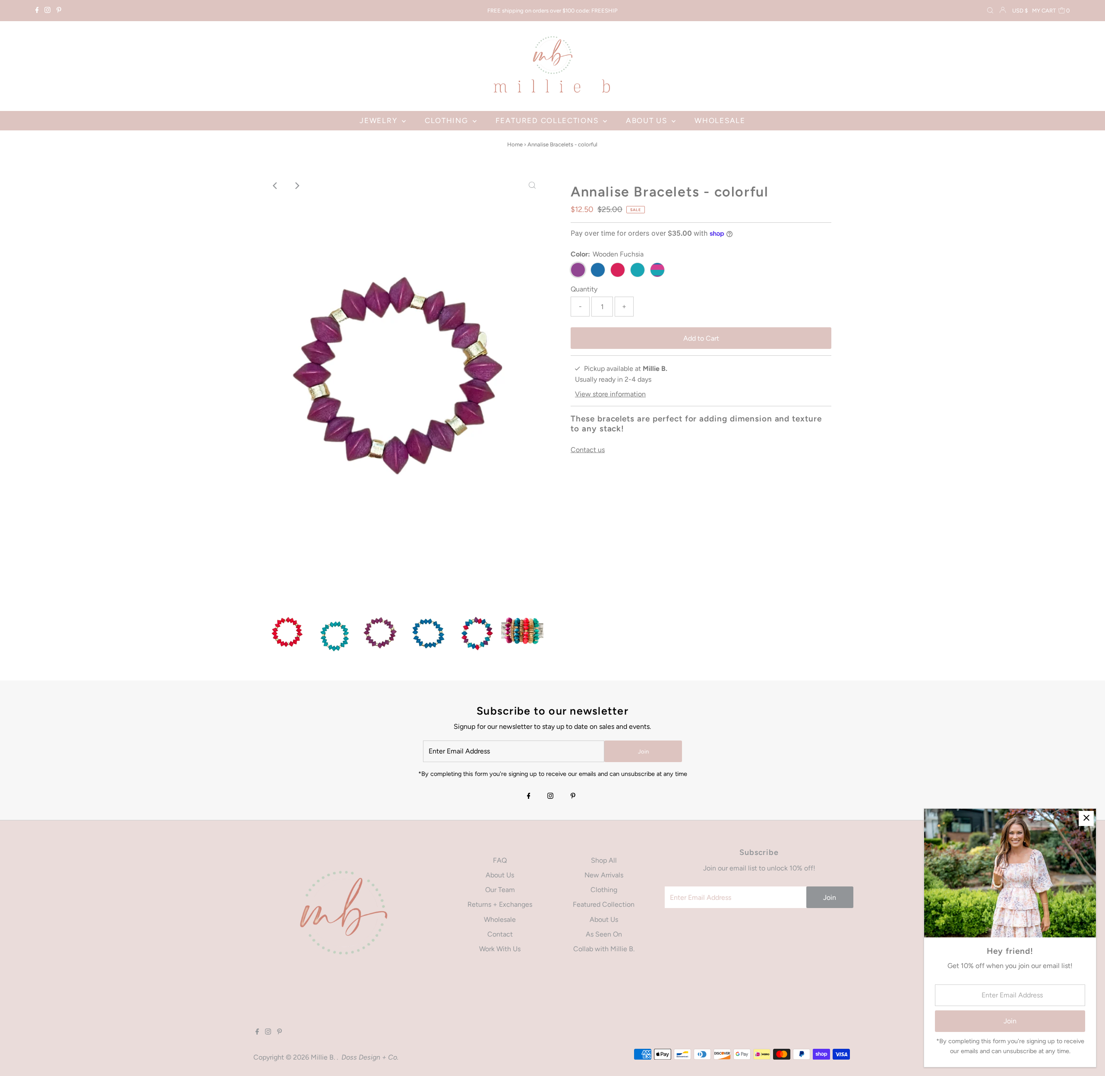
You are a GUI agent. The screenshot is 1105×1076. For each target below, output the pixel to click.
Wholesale (500, 919)
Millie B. (324, 1057)
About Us (500, 875)
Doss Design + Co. (369, 1057)
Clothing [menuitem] (447, 120)
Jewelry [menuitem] (380, 120)
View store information (610, 394)
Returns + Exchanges (499, 904)
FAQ (500, 860)
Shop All (604, 860)
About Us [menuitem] (647, 120)
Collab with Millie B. (604, 949)
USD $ (1020, 10)
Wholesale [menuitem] (720, 120)
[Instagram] (47, 10)
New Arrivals (603, 875)
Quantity (584, 289)
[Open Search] (990, 11)
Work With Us (500, 949)
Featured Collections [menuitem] (548, 120)
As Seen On (604, 934)
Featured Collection (604, 904)
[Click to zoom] (532, 185)
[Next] (296, 185)
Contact (500, 934)
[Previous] (275, 185)
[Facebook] (37, 10)
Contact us (588, 449)
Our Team (500, 890)
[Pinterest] (58, 10)
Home (515, 144)
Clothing (603, 890)
